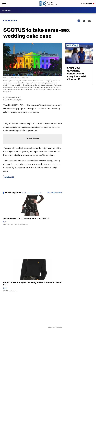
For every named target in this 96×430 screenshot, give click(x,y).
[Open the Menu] (4, 3)
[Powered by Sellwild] (58, 327)
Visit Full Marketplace (54, 192)
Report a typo (9, 177)
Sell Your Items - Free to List (32, 193)
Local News (10, 20)
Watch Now (87, 3)
